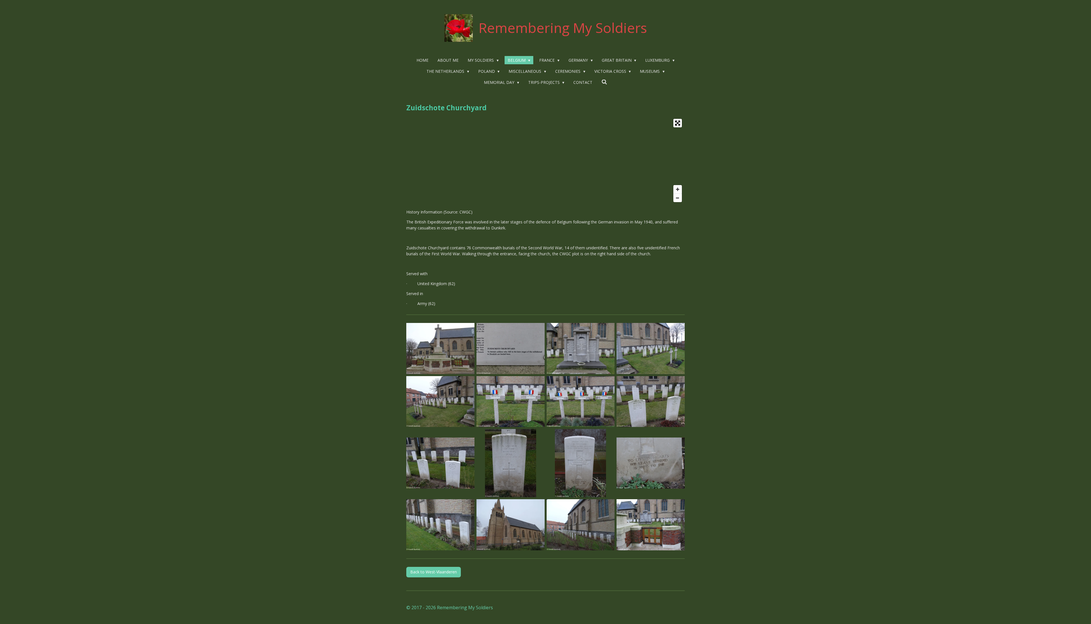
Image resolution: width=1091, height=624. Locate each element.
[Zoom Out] (677, 198)
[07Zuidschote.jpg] (581, 401)
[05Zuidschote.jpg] (440, 401)
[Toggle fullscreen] (677, 123)
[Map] (545, 160)
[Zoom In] (677, 189)
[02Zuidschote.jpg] (510, 348)
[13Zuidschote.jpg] (440, 525)
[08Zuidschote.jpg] (651, 401)
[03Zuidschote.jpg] (581, 348)
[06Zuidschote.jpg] (510, 401)
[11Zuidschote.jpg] (581, 463)
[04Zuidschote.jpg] (651, 348)
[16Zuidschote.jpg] (651, 525)
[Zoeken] (604, 82)
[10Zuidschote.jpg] (510, 463)
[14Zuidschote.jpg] (510, 525)
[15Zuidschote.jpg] (581, 525)
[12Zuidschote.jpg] (651, 463)
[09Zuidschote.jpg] (440, 463)
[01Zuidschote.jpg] (440, 348)
